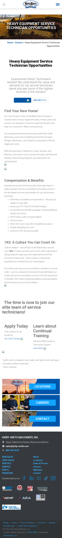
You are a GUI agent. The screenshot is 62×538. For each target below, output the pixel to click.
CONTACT (42, 419)
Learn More (38, 348)
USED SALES (8, 460)
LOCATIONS (42, 386)
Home (10, 42)
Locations (38, 460)
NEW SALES (7, 457)
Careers (19, 42)
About (36, 457)
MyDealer (37, 470)
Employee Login (9, 526)
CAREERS (42, 402)
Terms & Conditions (27, 523)
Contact (37, 473)
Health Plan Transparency (27, 526)
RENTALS (6, 463)
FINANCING (7, 473)
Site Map (52, 523)
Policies (6, 523)
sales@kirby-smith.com (17, 446)
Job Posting (21, 100)
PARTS (5, 470)
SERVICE (6, 467)
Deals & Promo (40, 463)
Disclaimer (42, 523)
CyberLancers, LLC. (10, 536)
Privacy (14, 523)
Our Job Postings (12, 338)
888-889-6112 (39, 100)
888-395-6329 (12, 450)
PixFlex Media (32, 532)
